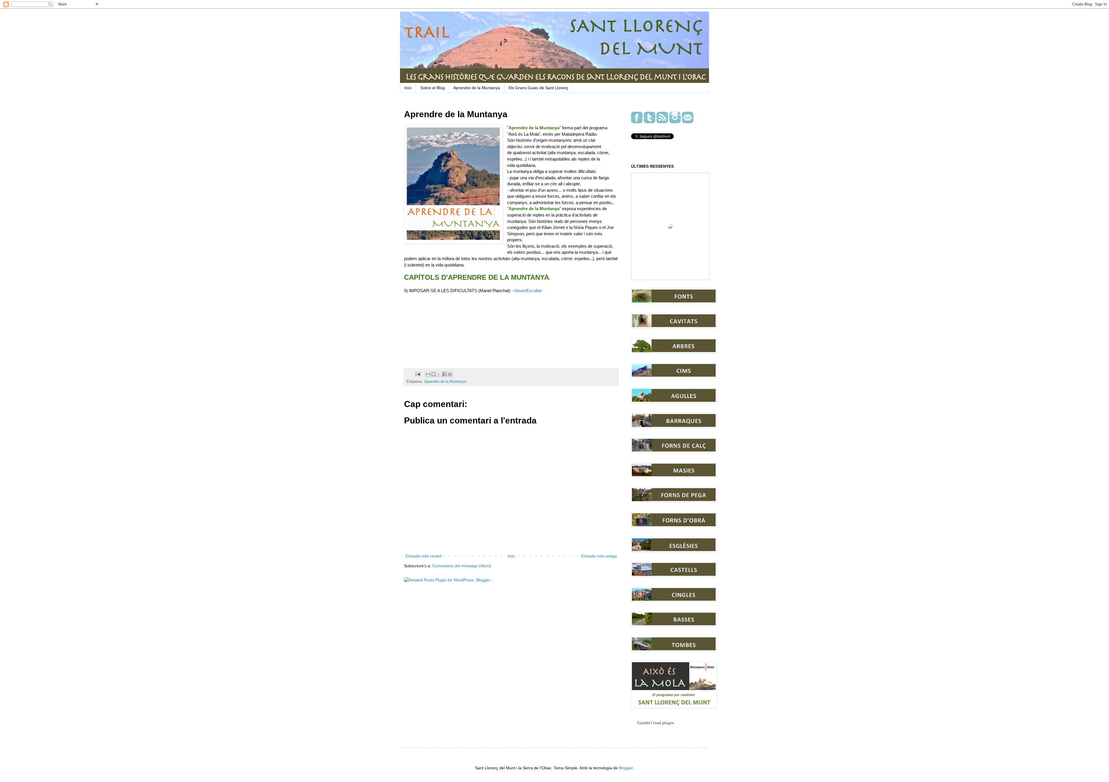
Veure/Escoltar (528, 290)
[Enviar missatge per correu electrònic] (418, 374)
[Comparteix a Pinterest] (450, 374)
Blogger (626, 768)
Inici (408, 87)
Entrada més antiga (599, 556)
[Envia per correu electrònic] (428, 374)
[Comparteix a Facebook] (444, 374)
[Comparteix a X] (439, 374)
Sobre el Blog (432, 87)
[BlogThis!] (433, 374)
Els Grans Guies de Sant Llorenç (538, 87)
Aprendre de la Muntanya (476, 87)
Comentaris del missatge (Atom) (461, 565)
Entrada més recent (423, 556)
